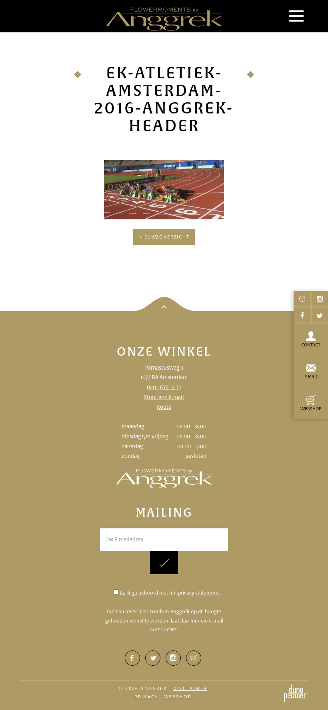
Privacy (146, 697)
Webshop (178, 697)
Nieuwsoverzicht (163, 237)
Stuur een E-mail (164, 397)
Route (164, 406)
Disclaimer (190, 688)
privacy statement (198, 592)
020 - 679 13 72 (164, 387)
